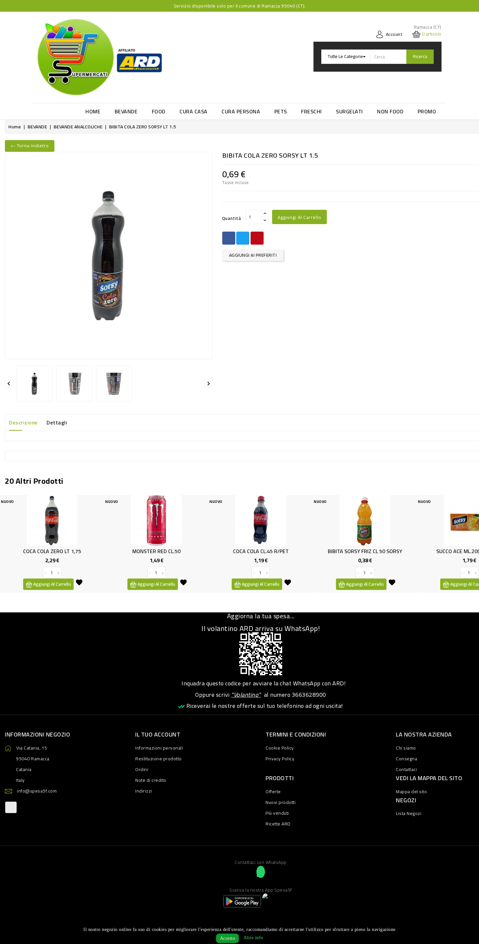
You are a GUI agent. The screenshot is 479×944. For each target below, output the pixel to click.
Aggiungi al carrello (299, 217)
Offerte (273, 791)
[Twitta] (242, 238)
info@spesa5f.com (37, 791)
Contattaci (406, 769)
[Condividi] (228, 238)
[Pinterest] (257, 238)
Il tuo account (157, 734)
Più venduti (277, 813)
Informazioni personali (159, 748)
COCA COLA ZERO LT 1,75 (52, 551)
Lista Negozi (408, 813)
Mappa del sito (411, 791)
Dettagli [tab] (57, 422)
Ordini (141, 769)
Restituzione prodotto (158, 758)
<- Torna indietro (29, 145)
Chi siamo (406, 748)
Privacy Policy (280, 758)
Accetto (227, 938)
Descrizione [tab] (23, 422)
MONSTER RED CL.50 (156, 551)
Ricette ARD (278, 824)
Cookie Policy (280, 748)
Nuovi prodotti (281, 802)
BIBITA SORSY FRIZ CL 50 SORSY (365, 551)
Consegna (406, 758)
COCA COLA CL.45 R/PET (261, 551)
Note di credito (151, 780)
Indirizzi (143, 791)
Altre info (253, 937)
